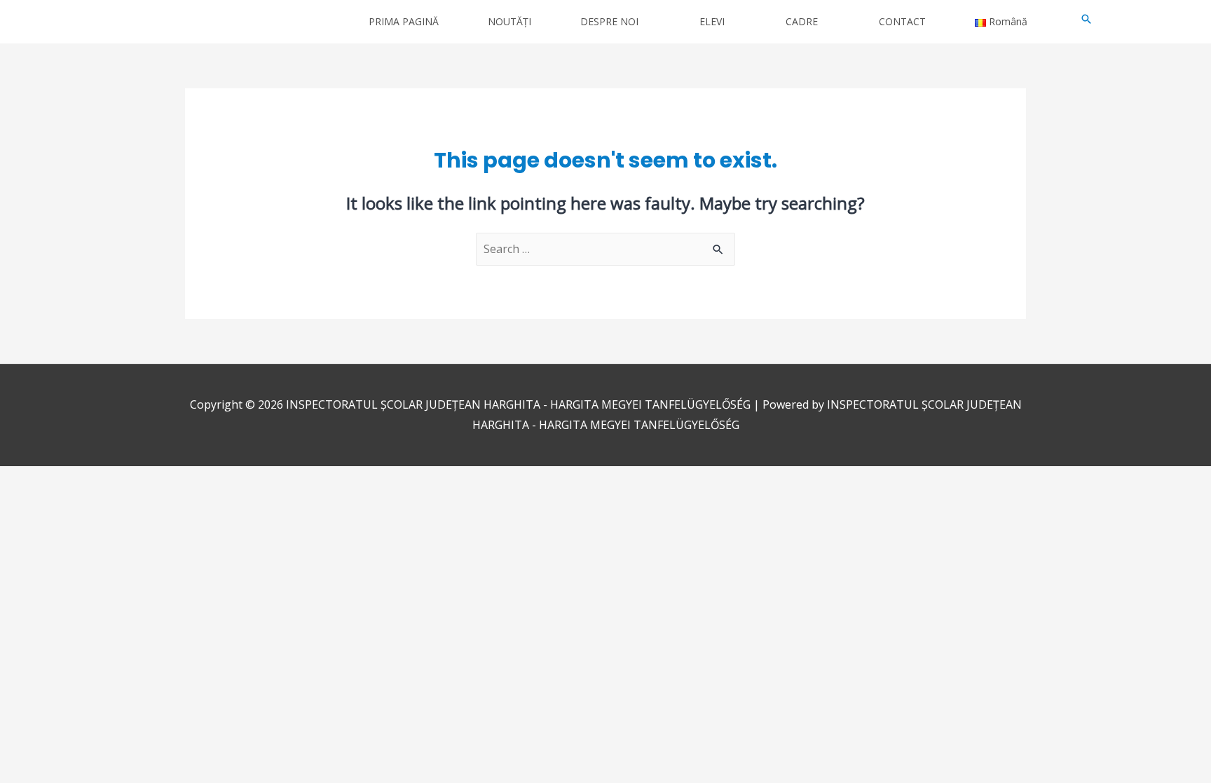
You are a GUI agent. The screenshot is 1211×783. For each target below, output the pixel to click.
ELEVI (712, 21)
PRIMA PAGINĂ (404, 21)
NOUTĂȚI (509, 21)
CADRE (802, 21)
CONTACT (902, 21)
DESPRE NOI (609, 21)
